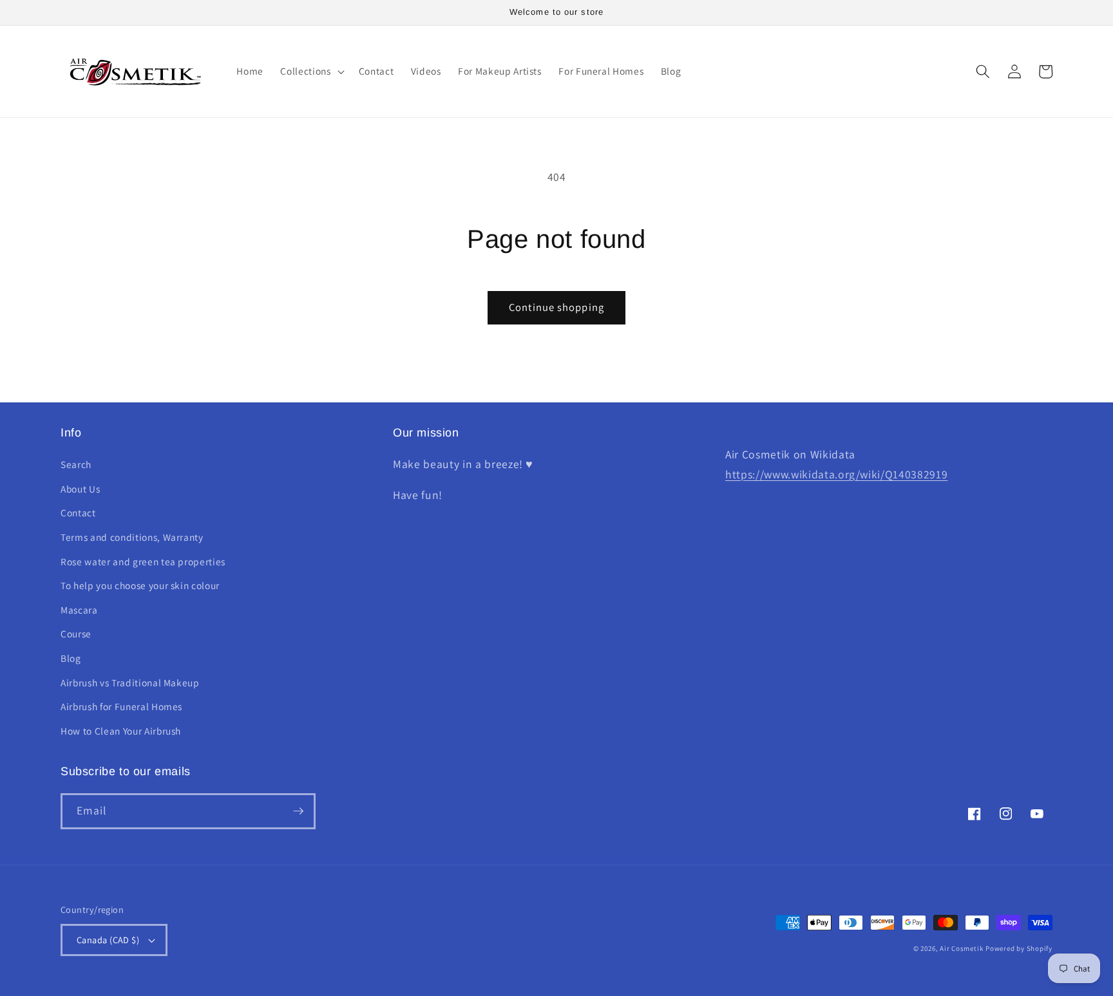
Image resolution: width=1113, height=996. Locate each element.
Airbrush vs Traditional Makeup (130, 682)
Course (76, 633)
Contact (78, 512)
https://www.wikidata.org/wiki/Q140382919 (836, 474)
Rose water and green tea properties (143, 561)
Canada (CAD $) (108, 940)
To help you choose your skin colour (140, 585)
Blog (71, 658)
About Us (80, 488)
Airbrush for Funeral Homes (121, 706)
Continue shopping (556, 307)
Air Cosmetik (961, 948)
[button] (311, 71)
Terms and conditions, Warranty (132, 537)
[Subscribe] (298, 811)
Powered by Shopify (1018, 948)
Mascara (79, 609)
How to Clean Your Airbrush (121, 730)
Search (76, 464)
